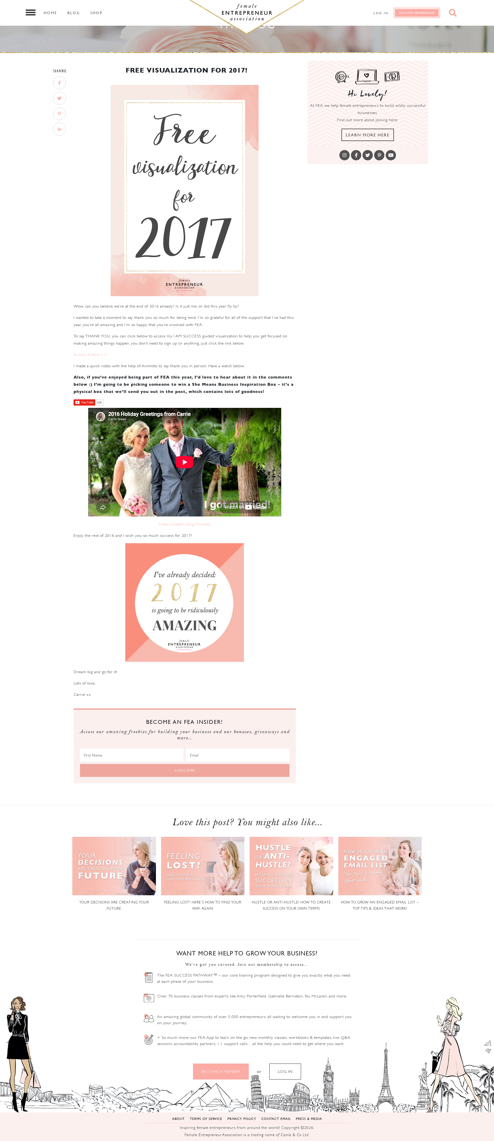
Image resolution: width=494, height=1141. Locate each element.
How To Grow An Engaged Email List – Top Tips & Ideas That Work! (380, 905)
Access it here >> (91, 354)
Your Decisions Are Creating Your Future (114, 905)
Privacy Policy (241, 1119)
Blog (73, 12)
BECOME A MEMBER (220, 1071)
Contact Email (276, 1119)
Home (50, 12)
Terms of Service (206, 1119)
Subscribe (184, 770)
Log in (381, 13)
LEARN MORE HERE (368, 134)
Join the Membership (417, 13)
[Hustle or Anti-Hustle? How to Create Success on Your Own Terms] (291, 866)
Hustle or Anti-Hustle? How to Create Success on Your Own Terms (291, 905)
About (178, 1119)
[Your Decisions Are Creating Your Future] (114, 866)
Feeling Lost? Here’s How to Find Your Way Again (202, 905)
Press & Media (309, 1119)
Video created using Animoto (184, 524)
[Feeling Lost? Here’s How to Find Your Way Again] (203, 866)
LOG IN (285, 1071)
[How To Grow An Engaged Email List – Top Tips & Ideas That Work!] (380, 866)
